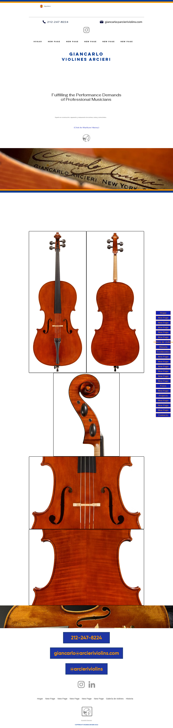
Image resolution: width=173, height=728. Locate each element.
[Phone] (44, 22)
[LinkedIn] (92, 684)
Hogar (163, 313)
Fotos (163, 386)
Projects (163, 395)
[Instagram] (86, 30)
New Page (163, 317)
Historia (163, 347)
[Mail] (101, 22)
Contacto (163, 415)
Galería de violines (163, 342)
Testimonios (163, 352)
